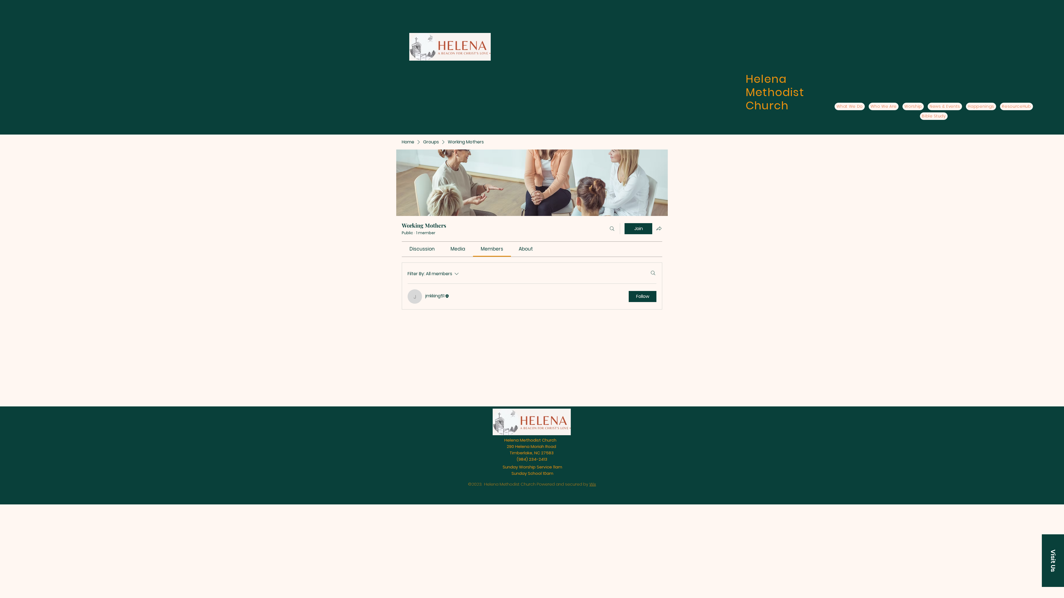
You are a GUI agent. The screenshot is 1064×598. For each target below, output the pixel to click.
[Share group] (659, 228)
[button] (1053, 560)
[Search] (612, 228)
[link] (422, 249)
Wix (592, 484)
